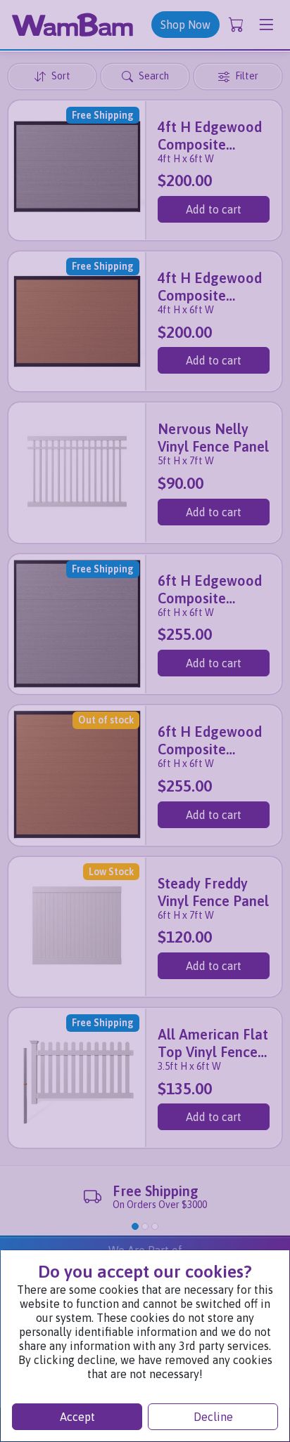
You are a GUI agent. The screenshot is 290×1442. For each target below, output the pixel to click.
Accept (77, 1416)
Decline (213, 1416)
